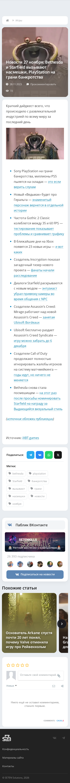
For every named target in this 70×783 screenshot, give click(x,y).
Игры (19, 20)
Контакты (8, 766)
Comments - (54, 720)
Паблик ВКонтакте (32, 525)
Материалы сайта (13, 757)
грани (38, 488)
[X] (58, 455)
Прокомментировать (43, 84)
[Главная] (8, 20)
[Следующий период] (61, 623)
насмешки (18, 496)
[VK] (40, 455)
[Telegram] (30, 455)
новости (40, 496)
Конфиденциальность (15, 749)
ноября (16, 504)
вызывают (18, 488)
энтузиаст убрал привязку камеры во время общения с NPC (35, 293)
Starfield (17, 481)
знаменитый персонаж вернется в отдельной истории (38, 205)
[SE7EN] (6, 738)
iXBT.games (30, 438)
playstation (39, 473)
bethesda (17, 473)
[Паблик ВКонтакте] (12, 525)
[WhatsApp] (49, 455)
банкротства (39, 481)
